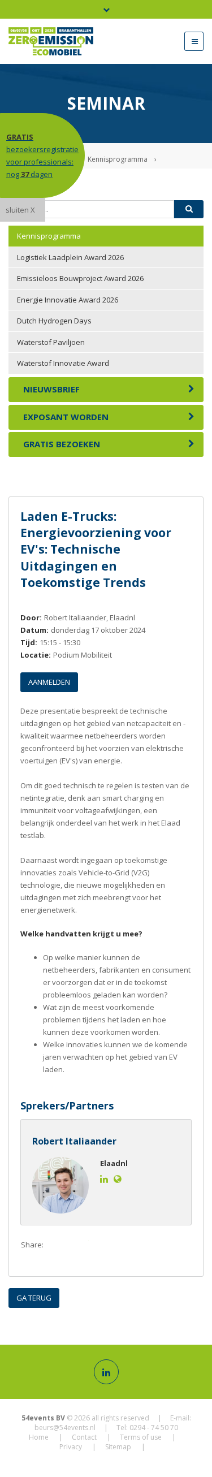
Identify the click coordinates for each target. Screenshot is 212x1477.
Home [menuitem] (39, 1437)
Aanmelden (49, 682)
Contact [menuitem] (84, 1437)
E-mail (125, 1245)
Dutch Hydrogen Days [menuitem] (54, 321)
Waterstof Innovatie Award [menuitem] (63, 363)
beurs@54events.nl (65, 1427)
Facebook (57, 1245)
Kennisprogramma (118, 159)
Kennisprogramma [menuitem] (49, 236)
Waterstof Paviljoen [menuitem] (51, 342)
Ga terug (33, 1298)
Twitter (80, 1245)
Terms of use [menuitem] (141, 1437)
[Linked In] (106, 1371)
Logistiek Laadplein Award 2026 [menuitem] (70, 257)
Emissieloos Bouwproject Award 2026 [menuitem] (80, 278)
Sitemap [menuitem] (118, 1447)
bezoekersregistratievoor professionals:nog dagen (42, 155)
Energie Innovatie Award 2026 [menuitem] (67, 300)
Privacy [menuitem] (70, 1447)
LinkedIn (102, 1245)
